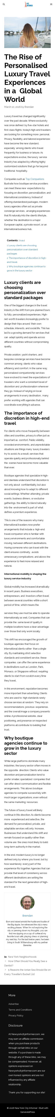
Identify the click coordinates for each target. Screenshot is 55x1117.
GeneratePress (27, 1112)
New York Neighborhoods (22, 956)
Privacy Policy (15, 1015)
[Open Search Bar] (4, 4)
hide (22, 240)
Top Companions (35, 179)
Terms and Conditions (20, 1009)
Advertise (13, 1004)
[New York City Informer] (29, 4)
